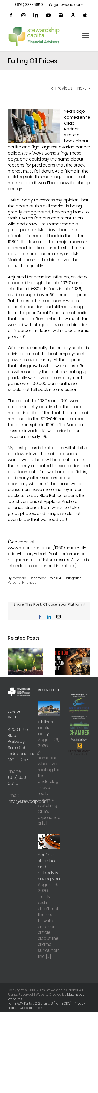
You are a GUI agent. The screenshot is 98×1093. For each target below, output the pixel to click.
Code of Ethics (31, 1008)
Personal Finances (22, 582)
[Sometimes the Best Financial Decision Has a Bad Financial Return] (25, 651)
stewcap (19, 578)
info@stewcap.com (65, 4)
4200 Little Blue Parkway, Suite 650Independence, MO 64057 (23, 744)
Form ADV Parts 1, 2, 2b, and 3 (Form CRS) (40, 1003)
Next (81, 88)
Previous (63, 88)
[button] (12, 661)
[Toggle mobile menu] (86, 35)
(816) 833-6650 (29, 4)
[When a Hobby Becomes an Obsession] (72, 651)
